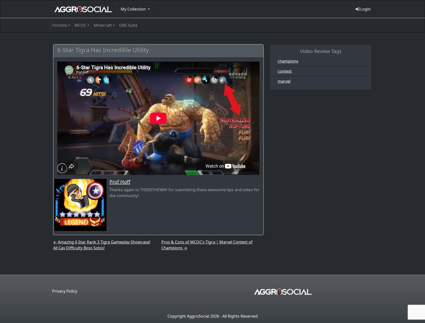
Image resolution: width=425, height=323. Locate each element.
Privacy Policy (64, 291)
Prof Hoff (119, 181)
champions (288, 61)
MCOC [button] (80, 25)
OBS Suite (128, 25)
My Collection (134, 9)
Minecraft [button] (103, 25)
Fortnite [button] (59, 25)
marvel (284, 81)
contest (285, 71)
